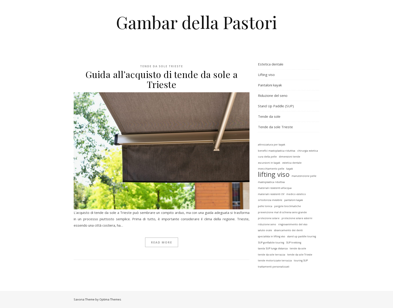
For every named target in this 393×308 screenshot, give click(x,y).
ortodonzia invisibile (270, 200)
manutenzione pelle (304, 176)
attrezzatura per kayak (271, 144)
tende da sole (298, 248)
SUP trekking (293, 242)
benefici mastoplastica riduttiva (276, 150)
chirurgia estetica (307, 150)
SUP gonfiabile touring (271, 242)
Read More (161, 242)
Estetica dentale (270, 64)
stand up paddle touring (301, 236)
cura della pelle (267, 156)
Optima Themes (110, 299)
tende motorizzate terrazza (275, 260)
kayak (289, 168)
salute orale (265, 230)
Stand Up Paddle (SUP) (276, 106)
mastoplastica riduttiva (271, 182)
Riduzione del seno (272, 95)
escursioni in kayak (269, 162)
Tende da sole (269, 116)
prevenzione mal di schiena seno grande (282, 212)
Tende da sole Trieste (161, 66)
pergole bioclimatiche (287, 206)
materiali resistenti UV (271, 194)
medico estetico (296, 194)
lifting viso (274, 174)
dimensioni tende (289, 156)
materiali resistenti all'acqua (275, 188)
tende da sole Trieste (299, 254)
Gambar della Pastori (196, 22)
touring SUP (301, 260)
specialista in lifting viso (271, 236)
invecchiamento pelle (271, 168)
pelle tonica (265, 206)
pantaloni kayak (293, 200)
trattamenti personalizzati (273, 266)
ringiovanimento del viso (292, 224)
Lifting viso (266, 74)
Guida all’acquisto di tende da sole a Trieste (162, 79)
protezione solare (269, 218)
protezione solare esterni (297, 218)
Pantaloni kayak (270, 85)
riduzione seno (267, 224)
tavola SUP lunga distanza (273, 248)
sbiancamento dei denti (288, 230)
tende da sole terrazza (271, 254)
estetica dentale (292, 162)
